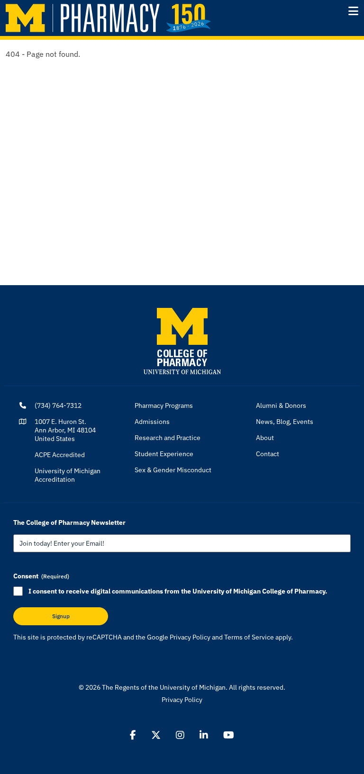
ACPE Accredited (60, 454)
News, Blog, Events (284, 421)
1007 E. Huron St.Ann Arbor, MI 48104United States (65, 430)
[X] (156, 735)
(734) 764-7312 (58, 405)
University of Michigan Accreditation (67, 475)
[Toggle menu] (353, 11)
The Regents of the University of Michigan (164, 687)
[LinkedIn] (204, 735)
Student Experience (164, 454)
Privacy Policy (190, 637)
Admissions (152, 421)
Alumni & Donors (281, 405)
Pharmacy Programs (164, 405)
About (265, 437)
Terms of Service (249, 637)
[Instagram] (180, 735)
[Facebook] (133, 735)
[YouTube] (229, 735)
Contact (267, 454)
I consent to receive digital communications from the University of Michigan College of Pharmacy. (177, 591)
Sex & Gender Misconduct (173, 470)
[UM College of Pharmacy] (182, 340)
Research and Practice (167, 437)
